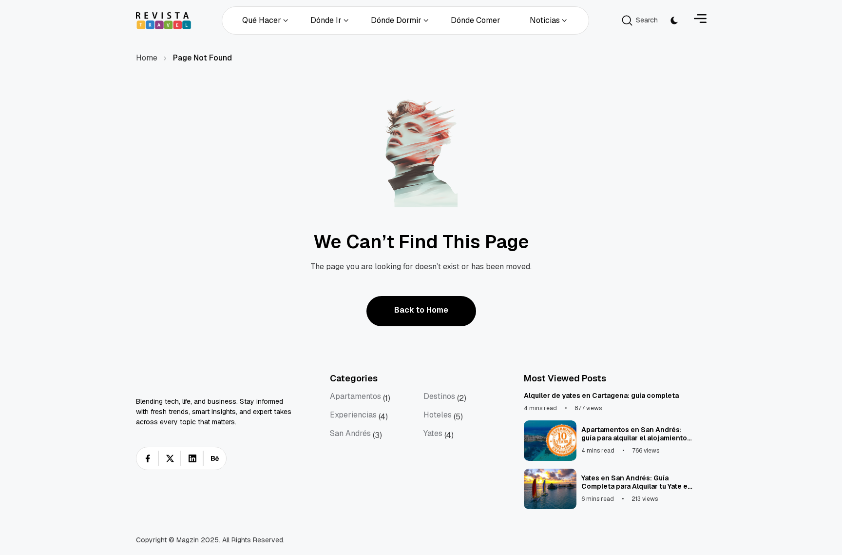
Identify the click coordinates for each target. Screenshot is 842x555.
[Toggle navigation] (700, 20)
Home (146, 58)
